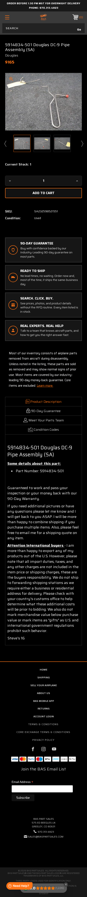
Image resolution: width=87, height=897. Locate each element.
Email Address (22, 782)
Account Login (43, 716)
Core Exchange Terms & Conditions (43, 732)
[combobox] (43, 28)
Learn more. (45, 385)
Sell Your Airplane (43, 685)
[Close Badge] (66, 884)
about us (43, 693)
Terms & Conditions (43, 724)
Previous (5, 143)
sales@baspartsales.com (45, 837)
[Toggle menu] (12, 17)
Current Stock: (18, 164)
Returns (44, 709)
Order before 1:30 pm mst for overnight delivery (43, 3)
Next (82, 143)
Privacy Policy (43, 740)
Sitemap (43, 893)
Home (43, 670)
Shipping (43, 677)
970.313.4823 (48, 8)
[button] (43, 849)
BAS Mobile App (43, 701)
